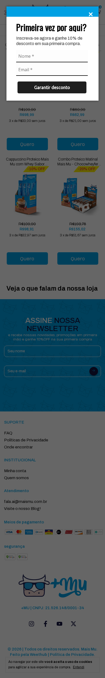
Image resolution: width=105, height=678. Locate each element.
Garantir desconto (52, 87)
